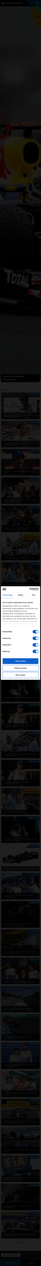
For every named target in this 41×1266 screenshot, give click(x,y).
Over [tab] (33, 595)
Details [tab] (20, 595)
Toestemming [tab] (7, 595)
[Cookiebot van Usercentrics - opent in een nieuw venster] (29, 589)
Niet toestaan (20, 675)
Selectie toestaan (20, 668)
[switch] (36, 638)
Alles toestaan (20, 661)
